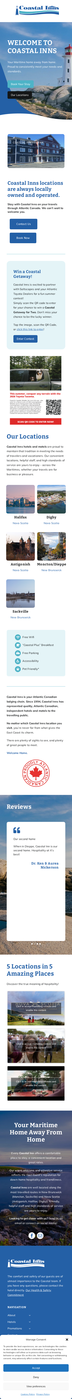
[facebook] (31, 1235)
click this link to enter (30, 329)
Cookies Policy (28, 1394)
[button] (67, 1339)
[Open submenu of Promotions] (29, 1328)
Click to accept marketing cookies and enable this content (36, 1008)
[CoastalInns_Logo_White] (26, 1260)
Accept (36, 1368)
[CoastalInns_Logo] (37, 6)
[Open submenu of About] (29, 1315)
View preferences (36, 1386)
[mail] (40, 1235)
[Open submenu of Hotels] (29, 1322)
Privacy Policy (43, 1394)
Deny (36, 1377)
